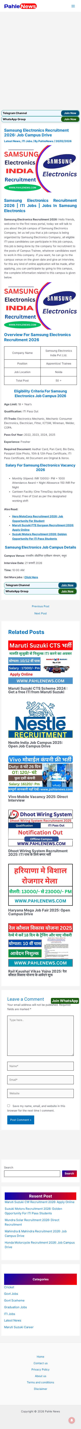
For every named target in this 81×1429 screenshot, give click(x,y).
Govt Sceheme (14, 1300)
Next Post (40, 613)
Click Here (31, 577)
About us (40, 1376)
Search (8, 1167)
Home (40, 1356)
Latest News (12, 141)
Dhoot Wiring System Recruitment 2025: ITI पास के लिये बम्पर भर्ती (38, 853)
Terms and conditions (40, 1382)
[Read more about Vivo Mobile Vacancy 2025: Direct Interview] (40, 773)
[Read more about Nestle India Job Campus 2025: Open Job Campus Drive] (40, 719)
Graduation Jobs (15, 1307)
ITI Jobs (27, 141)
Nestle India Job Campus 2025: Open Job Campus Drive (35, 744)
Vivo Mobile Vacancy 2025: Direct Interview (38, 798)
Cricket (9, 1287)
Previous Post (40, 606)
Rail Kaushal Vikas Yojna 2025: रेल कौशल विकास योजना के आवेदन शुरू (37, 973)
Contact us (41, 1363)
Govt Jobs (11, 1294)
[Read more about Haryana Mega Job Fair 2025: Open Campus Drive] (40, 884)
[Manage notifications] (72, 1420)
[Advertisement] (40, 55)
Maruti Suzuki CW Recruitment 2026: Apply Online (40, 1202)
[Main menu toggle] (73, 6)
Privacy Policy (40, 1369)
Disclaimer (40, 1388)
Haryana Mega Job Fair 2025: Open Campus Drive (39, 912)
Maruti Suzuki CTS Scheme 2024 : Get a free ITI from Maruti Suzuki (37, 690)
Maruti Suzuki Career (19, 1327)
